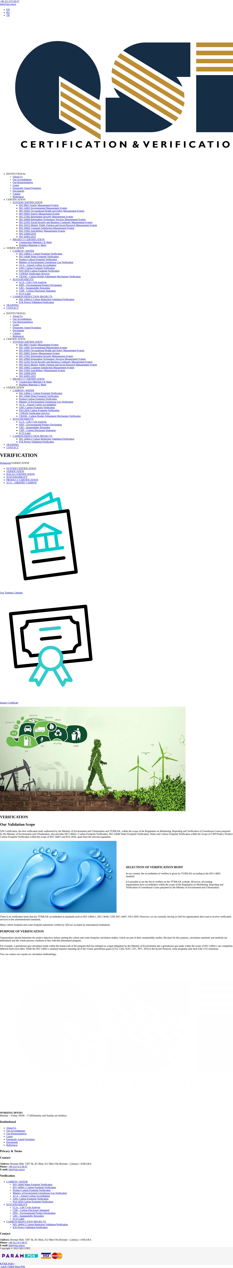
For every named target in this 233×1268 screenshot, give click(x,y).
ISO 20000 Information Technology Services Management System (52, 219)
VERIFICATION (15, 471)
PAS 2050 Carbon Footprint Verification (39, 271)
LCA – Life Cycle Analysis (32, 282)
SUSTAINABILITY (23, 279)
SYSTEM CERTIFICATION (27, 202)
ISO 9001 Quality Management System (38, 205)
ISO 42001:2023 (27, 236)
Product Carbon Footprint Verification (38, 259)
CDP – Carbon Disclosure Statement (37, 290)
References (18, 196)
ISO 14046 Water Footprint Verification (39, 256)
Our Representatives (23, 182)
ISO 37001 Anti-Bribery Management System (42, 231)
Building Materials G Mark (32, 245)
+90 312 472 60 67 (9, 1)
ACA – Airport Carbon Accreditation (37, 265)
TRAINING (12, 305)
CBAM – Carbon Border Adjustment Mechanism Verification (50, 276)
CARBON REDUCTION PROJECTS (32, 296)
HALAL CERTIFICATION (20, 474)
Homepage (5, 463)
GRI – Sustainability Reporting (34, 288)
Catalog (16, 193)
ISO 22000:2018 (27, 233)
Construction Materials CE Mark (35, 242)
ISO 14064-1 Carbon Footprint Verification (40, 253)
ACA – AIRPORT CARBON (21, 482)
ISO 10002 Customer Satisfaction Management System (46, 228)
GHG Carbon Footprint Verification (37, 268)
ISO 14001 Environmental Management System (43, 208)
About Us (18, 176)
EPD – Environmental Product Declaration (40, 285)
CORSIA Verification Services (34, 273)
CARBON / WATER (23, 251)
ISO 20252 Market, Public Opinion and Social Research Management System (58, 225)
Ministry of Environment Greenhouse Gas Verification (46, 262)
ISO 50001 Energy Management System (39, 213)
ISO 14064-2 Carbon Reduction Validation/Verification (46, 299)
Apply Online (7, 1266)
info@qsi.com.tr (8, 4)
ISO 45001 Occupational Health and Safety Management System (51, 211)
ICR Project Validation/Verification (36, 302)
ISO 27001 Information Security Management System (46, 216)
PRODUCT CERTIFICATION (29, 239)
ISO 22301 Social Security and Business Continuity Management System (55, 222)
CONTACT (12, 308)
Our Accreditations (22, 179)
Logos (16, 185)
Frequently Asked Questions (27, 188)
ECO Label (25, 293)
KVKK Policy (7, 1263)
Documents (18, 191)
